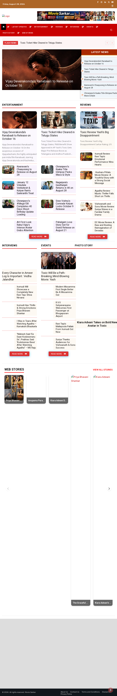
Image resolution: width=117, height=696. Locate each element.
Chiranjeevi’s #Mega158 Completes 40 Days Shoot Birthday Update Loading (25, 207)
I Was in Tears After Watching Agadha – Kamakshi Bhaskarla (27, 324)
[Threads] (112, 6)
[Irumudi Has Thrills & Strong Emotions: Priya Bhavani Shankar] (8, 308)
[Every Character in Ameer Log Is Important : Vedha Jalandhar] (19, 260)
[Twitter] (109, 2)
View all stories (103, 369)
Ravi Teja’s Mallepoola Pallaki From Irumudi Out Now (64, 327)
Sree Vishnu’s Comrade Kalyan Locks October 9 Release (64, 204)
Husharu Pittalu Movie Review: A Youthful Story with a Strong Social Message (104, 178)
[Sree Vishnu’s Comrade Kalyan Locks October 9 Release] (47, 204)
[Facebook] (98, 2)
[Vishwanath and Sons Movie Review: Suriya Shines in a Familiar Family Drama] (86, 206)
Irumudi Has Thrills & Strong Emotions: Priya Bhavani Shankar (26, 309)
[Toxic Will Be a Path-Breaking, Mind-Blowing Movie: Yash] (58, 260)
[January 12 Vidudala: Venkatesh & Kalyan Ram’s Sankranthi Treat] (8, 185)
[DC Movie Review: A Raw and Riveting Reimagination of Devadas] (86, 225)
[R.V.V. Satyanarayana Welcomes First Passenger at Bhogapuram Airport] (47, 305)
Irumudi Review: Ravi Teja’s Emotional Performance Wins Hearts (104, 159)
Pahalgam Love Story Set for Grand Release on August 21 (65, 226)
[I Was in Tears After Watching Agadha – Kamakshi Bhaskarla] (8, 324)
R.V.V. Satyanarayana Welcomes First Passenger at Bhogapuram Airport (63, 309)
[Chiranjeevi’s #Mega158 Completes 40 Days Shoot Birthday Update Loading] (8, 204)
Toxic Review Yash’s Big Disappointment (56, 85)
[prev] (107, 43)
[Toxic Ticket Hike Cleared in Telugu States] (58, 120)
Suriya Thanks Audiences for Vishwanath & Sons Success (65, 343)
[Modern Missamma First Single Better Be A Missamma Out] (47, 289)
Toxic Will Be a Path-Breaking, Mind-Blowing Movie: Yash (55, 276)
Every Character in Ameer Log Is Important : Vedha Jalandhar (17, 276)
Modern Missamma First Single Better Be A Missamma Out (65, 290)
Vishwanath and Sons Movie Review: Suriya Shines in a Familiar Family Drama (105, 209)
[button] (111, 30)
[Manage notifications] (110, 690)
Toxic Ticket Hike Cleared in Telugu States (41, 42)
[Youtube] (112, 2)
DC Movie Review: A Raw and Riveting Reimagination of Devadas (104, 226)
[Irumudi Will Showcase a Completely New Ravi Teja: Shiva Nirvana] (8, 289)
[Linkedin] (105, 2)
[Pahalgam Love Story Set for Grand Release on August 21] (47, 225)
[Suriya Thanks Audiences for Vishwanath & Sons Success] (47, 342)
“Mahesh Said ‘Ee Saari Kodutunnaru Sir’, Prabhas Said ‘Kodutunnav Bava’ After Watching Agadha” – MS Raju (26, 341)
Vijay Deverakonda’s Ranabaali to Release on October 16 (16, 135)
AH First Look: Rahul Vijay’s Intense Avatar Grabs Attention (25, 226)
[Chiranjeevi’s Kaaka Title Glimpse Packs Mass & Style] (47, 169)
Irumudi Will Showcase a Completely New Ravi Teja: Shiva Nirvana (25, 292)
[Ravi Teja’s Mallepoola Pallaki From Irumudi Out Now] (47, 326)
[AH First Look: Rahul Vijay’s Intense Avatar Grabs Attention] (8, 225)
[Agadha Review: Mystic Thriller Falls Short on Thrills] (86, 193)
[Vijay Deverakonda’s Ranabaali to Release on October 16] (19, 120)
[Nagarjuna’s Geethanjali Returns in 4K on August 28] (47, 185)
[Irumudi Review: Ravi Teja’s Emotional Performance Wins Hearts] (86, 156)
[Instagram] (101, 2)
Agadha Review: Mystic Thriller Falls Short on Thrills (104, 193)
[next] (112, 43)
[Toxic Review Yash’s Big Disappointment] (62, 69)
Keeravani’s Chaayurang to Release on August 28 (27, 170)
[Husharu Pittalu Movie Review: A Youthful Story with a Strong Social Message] (86, 175)
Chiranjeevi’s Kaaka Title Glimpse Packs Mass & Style (64, 170)
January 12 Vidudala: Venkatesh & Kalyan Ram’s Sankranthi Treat (25, 188)
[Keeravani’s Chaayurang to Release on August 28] (8, 169)
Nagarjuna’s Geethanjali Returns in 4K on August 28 (64, 186)
